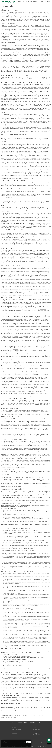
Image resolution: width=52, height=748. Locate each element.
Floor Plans (19, 722)
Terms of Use (20, 58)
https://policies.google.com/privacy (7, 262)
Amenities (25, 722)
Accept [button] (28, 742)
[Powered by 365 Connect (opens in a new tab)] (49, 746)
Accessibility (40, 746)
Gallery (13, 722)
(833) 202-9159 (14, 733)
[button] (49, 741)
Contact (38, 722)
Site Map (44, 746)
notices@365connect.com (30, 458)
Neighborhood (32, 722)
